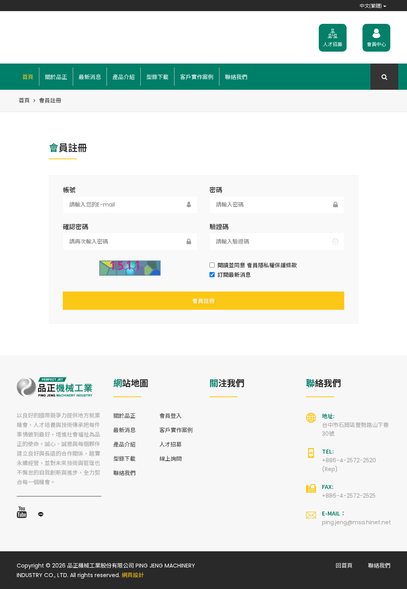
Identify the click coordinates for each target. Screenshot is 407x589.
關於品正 (56, 77)
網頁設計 (133, 575)
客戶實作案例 (196, 77)
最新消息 (90, 77)
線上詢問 (170, 459)
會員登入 (170, 416)
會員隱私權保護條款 (272, 265)
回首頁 (344, 566)
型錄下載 (157, 77)
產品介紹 (123, 77)
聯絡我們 (236, 77)
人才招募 (170, 444)
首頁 (27, 77)
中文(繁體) (371, 5)
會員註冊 (203, 301)
